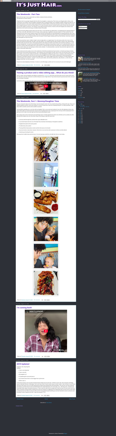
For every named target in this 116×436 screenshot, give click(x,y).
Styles (79, 90)
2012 (80, 118)
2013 (80, 116)
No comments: (37, 65)
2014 (80, 115)
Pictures (79, 88)
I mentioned (46, 75)
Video (79, 95)
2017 (80, 110)
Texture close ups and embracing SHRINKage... (91, 72)
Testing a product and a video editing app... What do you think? (45, 72)
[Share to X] (47, 65)
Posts (81, 26)
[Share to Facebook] (48, 65)
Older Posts (72, 399)
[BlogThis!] (45, 65)
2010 (80, 121)
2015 (80, 113)
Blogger (65, 433)
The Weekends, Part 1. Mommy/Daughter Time (38, 101)
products (79, 92)
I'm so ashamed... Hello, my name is (89, 78)
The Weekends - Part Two (28, 14)
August (81, 108)
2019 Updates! (23, 364)
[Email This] (44, 65)
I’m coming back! (24, 307)
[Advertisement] (88, 42)
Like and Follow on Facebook (83, 13)
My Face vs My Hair (86, 57)
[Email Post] (42, 65)
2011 (80, 119)
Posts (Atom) (49, 402)
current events (80, 97)
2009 (80, 122)
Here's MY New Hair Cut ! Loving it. (85, 62)
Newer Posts (20, 399)
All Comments (82, 28)
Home (46, 399)
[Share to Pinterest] (49, 65)
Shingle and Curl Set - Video (83, 67)
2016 (80, 112)
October (81, 105)
